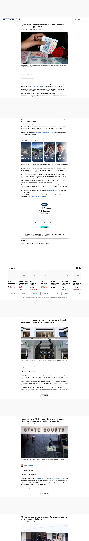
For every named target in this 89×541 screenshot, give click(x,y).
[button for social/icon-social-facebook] (64, 74)
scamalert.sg (50, 190)
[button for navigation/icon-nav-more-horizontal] (67, 74)
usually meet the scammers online (44, 132)
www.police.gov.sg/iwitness (38, 196)
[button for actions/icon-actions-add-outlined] (34, 465)
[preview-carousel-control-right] (66, 152)
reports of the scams (46, 126)
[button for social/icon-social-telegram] (61, 74)
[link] (12, 19)
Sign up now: (23, 29)
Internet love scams (37, 86)
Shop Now (13, 293)
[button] (77, 19)
